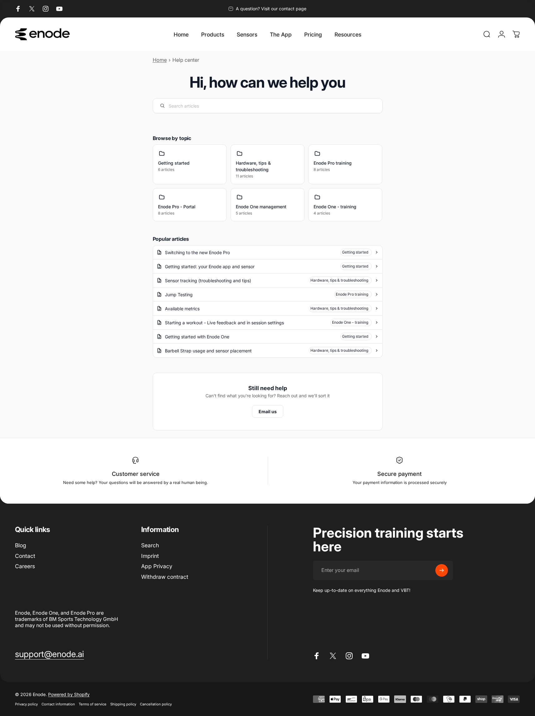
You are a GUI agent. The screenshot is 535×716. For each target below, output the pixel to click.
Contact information (58, 704)
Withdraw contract (164, 576)
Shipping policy (123, 704)
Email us (268, 411)
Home (160, 60)
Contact (25, 556)
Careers (25, 566)
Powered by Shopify (69, 694)
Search (150, 545)
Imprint (150, 556)
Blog (20, 545)
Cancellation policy (156, 704)
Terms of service (93, 704)
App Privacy (156, 566)
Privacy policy (26, 704)
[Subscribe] (441, 570)
